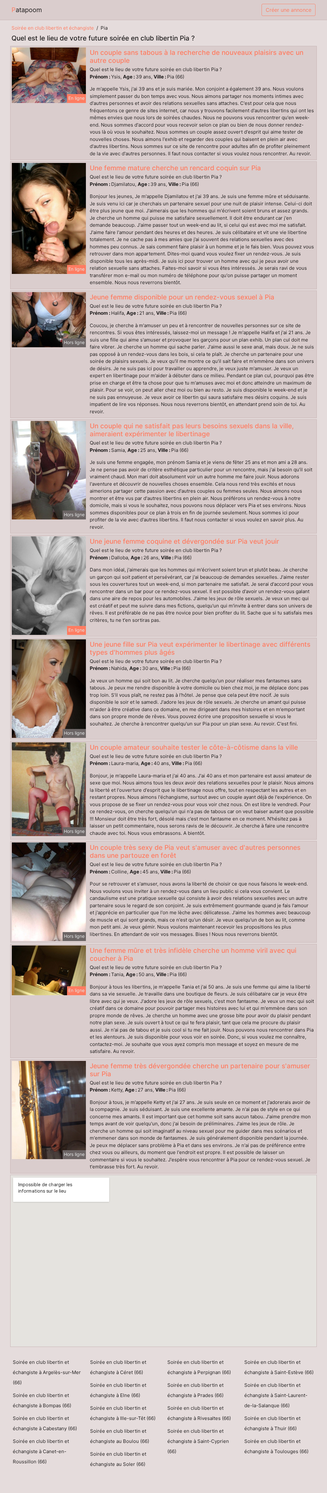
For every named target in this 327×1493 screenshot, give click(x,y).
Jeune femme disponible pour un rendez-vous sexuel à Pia (182, 297)
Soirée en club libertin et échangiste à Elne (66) (118, 1390)
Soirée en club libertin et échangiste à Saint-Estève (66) (279, 1367)
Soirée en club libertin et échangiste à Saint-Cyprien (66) (198, 1441)
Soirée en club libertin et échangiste (52, 28)
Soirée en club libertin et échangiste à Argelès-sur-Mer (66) (47, 1372)
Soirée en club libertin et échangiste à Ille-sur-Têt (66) (123, 1413)
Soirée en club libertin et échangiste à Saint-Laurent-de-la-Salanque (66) (276, 1395)
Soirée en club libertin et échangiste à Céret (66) (118, 1367)
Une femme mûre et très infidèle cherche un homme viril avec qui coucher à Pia (193, 954)
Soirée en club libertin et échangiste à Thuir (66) (272, 1423)
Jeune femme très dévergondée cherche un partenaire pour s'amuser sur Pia (200, 1070)
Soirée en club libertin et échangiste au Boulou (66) (119, 1436)
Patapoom (26, 10)
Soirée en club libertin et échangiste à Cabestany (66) (45, 1423)
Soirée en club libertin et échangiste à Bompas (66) (42, 1400)
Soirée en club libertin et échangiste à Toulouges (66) (276, 1446)
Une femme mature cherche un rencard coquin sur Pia (175, 168)
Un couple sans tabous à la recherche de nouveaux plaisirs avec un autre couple (196, 56)
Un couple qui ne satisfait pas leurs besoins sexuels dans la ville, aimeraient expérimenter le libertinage (192, 430)
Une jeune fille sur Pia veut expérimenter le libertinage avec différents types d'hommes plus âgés (200, 648)
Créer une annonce (288, 10)
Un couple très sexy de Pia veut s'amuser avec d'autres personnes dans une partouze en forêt (195, 851)
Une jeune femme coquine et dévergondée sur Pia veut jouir (184, 541)
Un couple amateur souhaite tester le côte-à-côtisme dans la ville (194, 747)
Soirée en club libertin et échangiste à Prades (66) (195, 1390)
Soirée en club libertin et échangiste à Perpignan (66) (199, 1367)
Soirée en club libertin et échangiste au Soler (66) (118, 1459)
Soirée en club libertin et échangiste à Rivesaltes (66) (199, 1413)
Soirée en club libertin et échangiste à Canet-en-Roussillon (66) (41, 1451)
